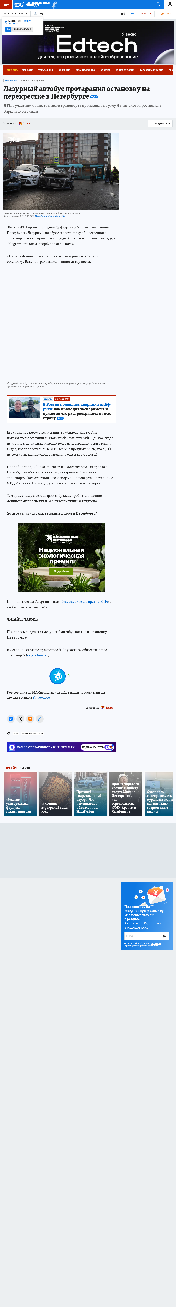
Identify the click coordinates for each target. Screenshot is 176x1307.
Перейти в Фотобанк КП (50, 216)
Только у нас (45, 70)
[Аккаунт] (170, 4)
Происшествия (11, 80)
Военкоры (64, 70)
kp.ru (26, 123)
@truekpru (41, 697)
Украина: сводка (85, 70)
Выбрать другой (22, 29)
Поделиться (162, 123)
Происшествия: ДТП (32, 733)
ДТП (16, 733)
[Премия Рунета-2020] (53, 4)
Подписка (164, 13)
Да (8, 29)
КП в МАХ (105, 70)
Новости (27, 70)
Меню (6, 4)
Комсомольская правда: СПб (85, 601)
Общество (48, 399)
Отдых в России (125, 70)
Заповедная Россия (151, 70)
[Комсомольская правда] (32, 4)
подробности (37, 655)
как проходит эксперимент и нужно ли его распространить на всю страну (77, 411)
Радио (130, 13)
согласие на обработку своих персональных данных (142, 944)
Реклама (146, 13)
